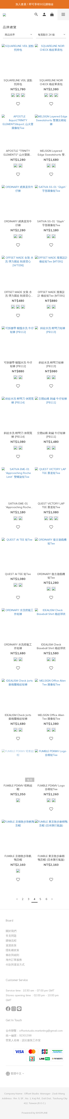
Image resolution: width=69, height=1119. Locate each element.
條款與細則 (12, 955)
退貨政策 (11, 945)
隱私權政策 (12, 950)
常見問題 (11, 935)
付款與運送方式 (15, 964)
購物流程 (11, 940)
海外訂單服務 (14, 959)
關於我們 (11, 931)
